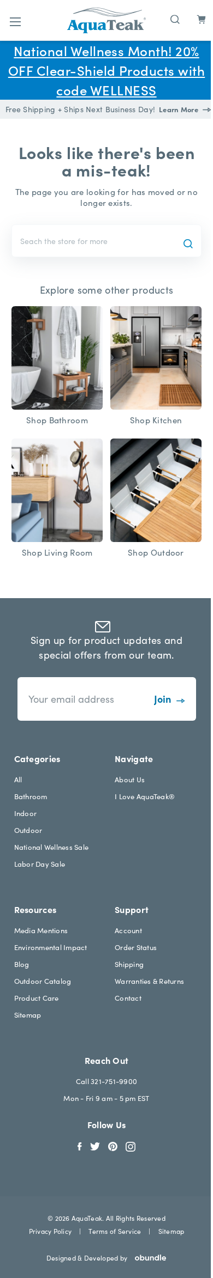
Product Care (36, 998)
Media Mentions (41, 930)
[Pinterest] (112, 1145)
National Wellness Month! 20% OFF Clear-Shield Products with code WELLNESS (106, 70)
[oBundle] (147, 1258)
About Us (130, 779)
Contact (128, 998)
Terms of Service (114, 1231)
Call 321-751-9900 (106, 1081)
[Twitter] (95, 1145)
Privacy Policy (50, 1231)
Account (128, 930)
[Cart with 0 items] (201, 19)
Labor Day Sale (40, 864)
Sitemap (28, 1014)
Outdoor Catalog (43, 981)
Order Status (136, 947)
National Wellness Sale (51, 847)
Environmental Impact (50, 947)
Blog (21, 964)
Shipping (129, 964)
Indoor (25, 813)
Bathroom (31, 796)
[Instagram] (130, 1145)
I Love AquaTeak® (145, 796)
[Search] (175, 18)
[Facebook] (80, 1145)
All (18, 779)
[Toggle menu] (15, 21)
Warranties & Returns (149, 981)
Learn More (179, 109)
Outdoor (28, 830)
